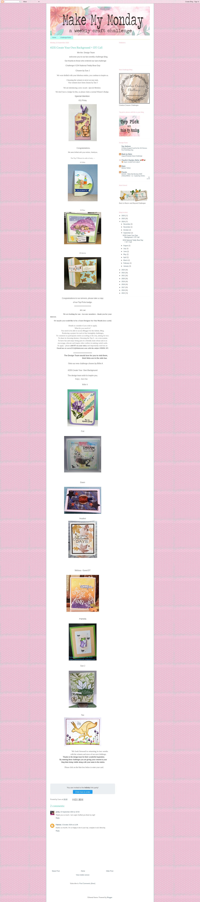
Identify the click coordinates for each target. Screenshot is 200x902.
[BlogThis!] (75, 799)
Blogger (109, 897)
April (125, 257)
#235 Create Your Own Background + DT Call (131, 236)
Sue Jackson (126, 146)
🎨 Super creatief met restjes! (131, 162)
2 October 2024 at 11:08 (70, 825)
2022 (123, 273)
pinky (58, 812)
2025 (123, 218)
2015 (123, 293)
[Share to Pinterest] (82, 799)
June (125, 251)
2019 (123, 281)
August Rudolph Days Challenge (132, 156)
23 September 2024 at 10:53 (69, 812)
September (127, 233)
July (125, 248)
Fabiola (58, 825)
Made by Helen (127, 154)
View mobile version (82, 875)
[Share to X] (78, 799)
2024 (123, 221)
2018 (123, 284)
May (125, 254)
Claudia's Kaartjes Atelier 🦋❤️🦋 (133, 160)
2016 (123, 290)
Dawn (123, 166)
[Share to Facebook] (80, 799)
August (126, 245)
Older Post (109, 871)
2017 (123, 287)
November (127, 227)
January (126, 266)
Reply (58, 818)
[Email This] (73, 799)
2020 (123, 278)
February (126, 263)
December (127, 224)
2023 (123, 270)
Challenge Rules (65, 37)
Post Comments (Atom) (87, 883)
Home (54, 37)
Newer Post (56, 871)
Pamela (124, 172)
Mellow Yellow (126, 168)
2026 (123, 216)
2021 (123, 275)
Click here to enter (82, 792)
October (126, 230)
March (125, 260)
